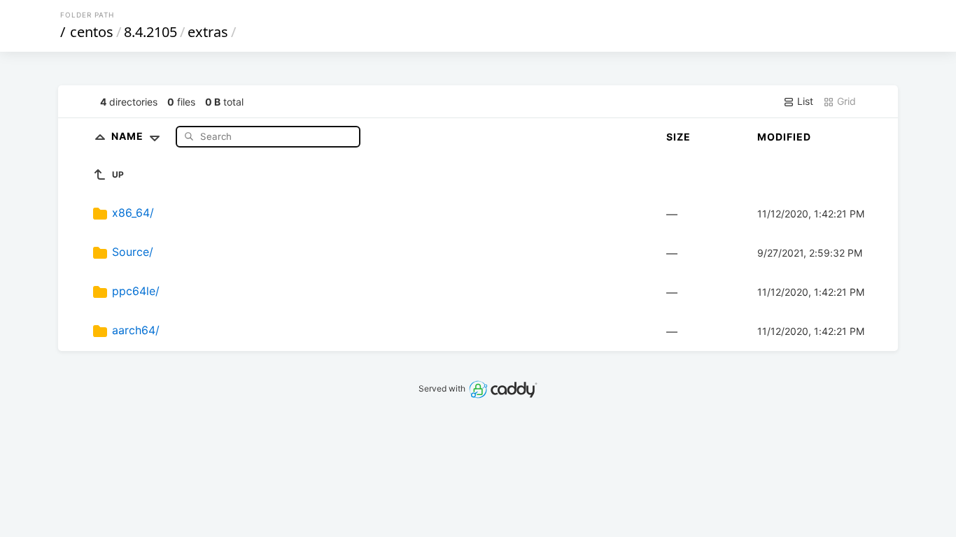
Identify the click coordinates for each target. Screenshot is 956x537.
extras (208, 31)
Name (128, 136)
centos (91, 31)
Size (678, 137)
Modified (784, 137)
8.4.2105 (150, 31)
